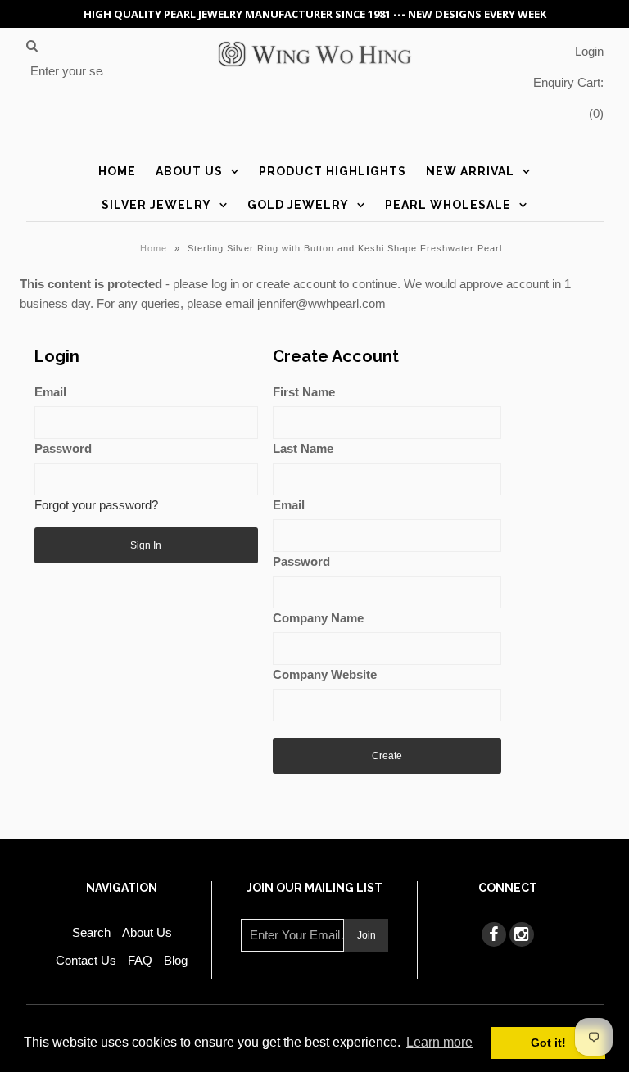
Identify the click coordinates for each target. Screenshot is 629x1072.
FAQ (140, 960)
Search (91, 932)
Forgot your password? (96, 505)
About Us (189, 171)
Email (50, 392)
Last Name (303, 448)
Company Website (325, 674)
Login (589, 51)
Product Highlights (332, 171)
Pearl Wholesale (448, 204)
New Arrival (470, 171)
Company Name (318, 618)
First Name (304, 392)
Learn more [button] (439, 1042)
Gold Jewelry (298, 204)
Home (117, 171)
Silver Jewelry (156, 204)
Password (63, 448)
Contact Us (86, 960)
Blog (176, 960)
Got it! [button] (548, 1042)
